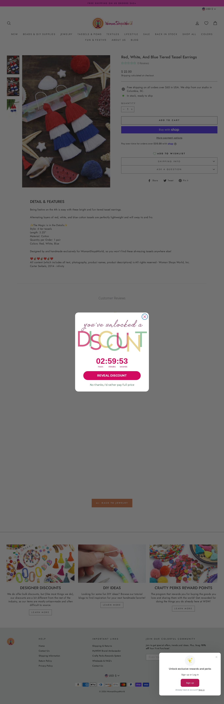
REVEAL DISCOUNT (112, 375)
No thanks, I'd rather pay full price (112, 384)
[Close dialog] (145, 317)
